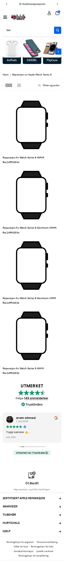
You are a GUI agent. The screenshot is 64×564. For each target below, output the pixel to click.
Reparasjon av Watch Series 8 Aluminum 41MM (29, 298)
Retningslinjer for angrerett (20, 542)
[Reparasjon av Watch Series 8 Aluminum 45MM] (32, 195)
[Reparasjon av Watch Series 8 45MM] (32, 124)
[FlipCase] (52, 48)
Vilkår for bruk (21, 546)
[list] (19, 85)
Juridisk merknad (44, 551)
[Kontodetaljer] (49, 13)
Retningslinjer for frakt (42, 546)
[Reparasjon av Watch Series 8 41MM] (32, 335)
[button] (5, 17)
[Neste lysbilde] (57, 4)
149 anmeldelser (36, 398)
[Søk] (57, 30)
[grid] (9, 85)
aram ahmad (26, 418)
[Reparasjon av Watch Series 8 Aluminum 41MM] (32, 265)
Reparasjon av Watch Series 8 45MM (23, 157)
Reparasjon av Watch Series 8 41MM (23, 368)
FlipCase (52, 60)
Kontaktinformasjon (23, 551)
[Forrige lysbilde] (6, 4)
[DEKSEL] (32, 48)
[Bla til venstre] (6, 52)
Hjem (6, 74)
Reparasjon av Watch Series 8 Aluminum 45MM (30, 227)
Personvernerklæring (47, 542)
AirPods (12, 60)
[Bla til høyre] (58, 52)
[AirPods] (12, 48)
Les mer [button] (11, 437)
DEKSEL (32, 60)
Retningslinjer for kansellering (33, 555)
